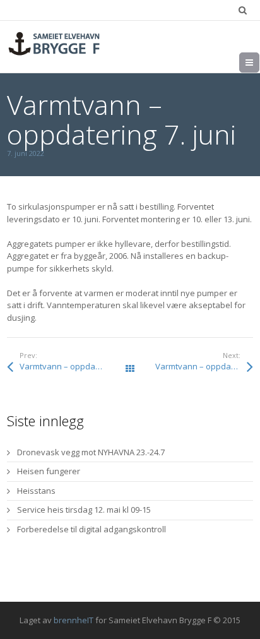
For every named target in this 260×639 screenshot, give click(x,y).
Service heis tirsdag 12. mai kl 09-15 (84, 509)
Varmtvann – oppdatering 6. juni (75, 366)
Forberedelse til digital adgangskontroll (91, 529)
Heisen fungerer (48, 471)
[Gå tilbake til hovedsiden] (54, 43)
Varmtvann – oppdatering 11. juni (204, 366)
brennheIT (73, 620)
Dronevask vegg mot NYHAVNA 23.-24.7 (91, 452)
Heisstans (36, 490)
